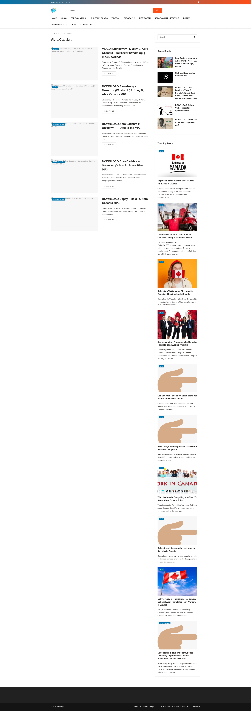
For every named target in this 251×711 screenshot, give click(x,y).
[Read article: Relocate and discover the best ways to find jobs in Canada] (177, 530)
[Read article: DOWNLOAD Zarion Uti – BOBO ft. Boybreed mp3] (165, 123)
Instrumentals (59, 25)
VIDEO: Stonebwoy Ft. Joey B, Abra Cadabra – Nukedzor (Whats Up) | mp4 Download (125, 53)
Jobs (162, 151)
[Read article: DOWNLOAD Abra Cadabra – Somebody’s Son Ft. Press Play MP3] (74, 176)
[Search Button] (157, 10)
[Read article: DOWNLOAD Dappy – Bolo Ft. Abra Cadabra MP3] (74, 214)
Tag (58, 33)
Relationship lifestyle (167, 18)
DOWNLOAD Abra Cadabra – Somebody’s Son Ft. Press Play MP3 (122, 165)
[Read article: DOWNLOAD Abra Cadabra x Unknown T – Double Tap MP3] (74, 139)
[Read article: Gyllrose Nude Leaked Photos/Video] (165, 77)
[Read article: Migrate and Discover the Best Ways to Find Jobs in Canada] (177, 163)
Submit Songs (148, 707)
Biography (129, 18)
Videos (115, 18)
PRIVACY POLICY (182, 707)
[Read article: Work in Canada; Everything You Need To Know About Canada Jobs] (177, 480)
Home (54, 18)
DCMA (74, 25)
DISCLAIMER (161, 707)
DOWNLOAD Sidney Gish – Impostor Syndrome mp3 (184, 108)
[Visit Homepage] (55, 10)
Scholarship (165, 623)
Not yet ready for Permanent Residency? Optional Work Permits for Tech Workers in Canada (177, 602)
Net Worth (145, 18)
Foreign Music (78, 18)
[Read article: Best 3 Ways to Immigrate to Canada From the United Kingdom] (177, 429)
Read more (110, 73)
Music (64, 18)
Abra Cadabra (67, 33)
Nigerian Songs (99, 18)
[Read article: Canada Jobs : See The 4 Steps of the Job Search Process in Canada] (177, 378)
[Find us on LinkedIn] (199, 2)
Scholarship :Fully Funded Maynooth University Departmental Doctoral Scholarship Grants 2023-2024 (175, 656)
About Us (137, 707)
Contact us (87, 25)
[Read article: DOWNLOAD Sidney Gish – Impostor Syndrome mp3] (165, 109)
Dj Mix (186, 18)
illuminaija (60, 707)
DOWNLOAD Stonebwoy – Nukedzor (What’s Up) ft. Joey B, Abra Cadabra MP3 (123, 90)
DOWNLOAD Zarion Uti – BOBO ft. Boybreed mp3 (186, 122)
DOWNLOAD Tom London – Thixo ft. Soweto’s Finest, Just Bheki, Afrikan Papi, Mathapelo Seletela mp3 (186, 93)
